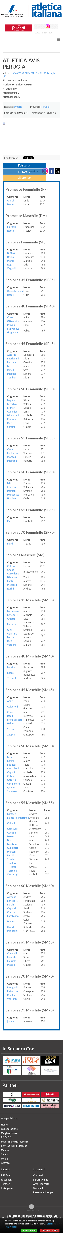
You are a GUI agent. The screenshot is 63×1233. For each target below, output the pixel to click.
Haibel (10, 723)
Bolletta (11, 757)
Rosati (10, 294)
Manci (10, 260)
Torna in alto (31, 1210)
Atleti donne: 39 (11, 96)
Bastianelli (13, 358)
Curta (10, 317)
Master (5, 1150)
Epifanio (11, 226)
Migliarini (12, 931)
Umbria (18, 106)
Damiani (11, 490)
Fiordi (10, 543)
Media (4, 1158)
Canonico (12, 411)
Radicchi (12, 419)
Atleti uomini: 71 (11, 92)
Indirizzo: (29, 75)
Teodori (11, 863)
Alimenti (12, 897)
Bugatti (11, 764)
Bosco (10, 672)
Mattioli (11, 964)
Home (4, 1124)
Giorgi (10, 200)
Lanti (10, 581)
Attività (5, 1163)
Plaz (9, 521)
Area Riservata (41, 1184)
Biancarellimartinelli (18, 817)
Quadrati (12, 787)
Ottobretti (13, 321)
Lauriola (11, 961)
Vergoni (11, 644)
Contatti (38, 1175)
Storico (26, 177)
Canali (10, 449)
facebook (36, 26)
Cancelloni (13, 768)
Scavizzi (11, 859)
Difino (10, 257)
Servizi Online (40, 1179)
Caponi (11, 772)
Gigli (9, 629)
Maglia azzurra (9, 1133)
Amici (10, 701)
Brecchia (12, 404)
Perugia (45, 106)
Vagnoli (11, 268)
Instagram (7, 1188)
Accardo (11, 354)
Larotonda (13, 916)
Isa (8, 366)
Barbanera (13, 611)
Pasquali (11, 373)
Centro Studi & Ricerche (14, 1146)
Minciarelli (13, 415)
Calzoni (11, 566)
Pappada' (12, 460)
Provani (11, 325)
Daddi (10, 715)
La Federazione (9, 1128)
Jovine (10, 1021)
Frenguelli (12, 987)
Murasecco (13, 494)
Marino (11, 921)
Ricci (9, 423)
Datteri (11, 836)
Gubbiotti (12, 847)
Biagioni (11, 667)
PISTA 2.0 (6, 1137)
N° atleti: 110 (10, 88)
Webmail (38, 1188)
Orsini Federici (15, 291)
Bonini (10, 761)
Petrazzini (12, 991)
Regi (9, 264)
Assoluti (25, 165)
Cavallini (12, 832)
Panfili (10, 855)
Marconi (11, 851)
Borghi (10, 904)
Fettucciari (13, 453)
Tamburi (12, 377)
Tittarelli (12, 678)
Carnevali (12, 828)
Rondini (11, 995)
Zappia (11, 734)
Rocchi (11, 230)
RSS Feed (6, 1175)
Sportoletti (13, 791)
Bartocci (11, 814)
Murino (11, 204)
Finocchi (11, 957)
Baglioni (11, 400)
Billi (9, 483)
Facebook (6, 1179)
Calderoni (12, 706)
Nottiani (11, 498)
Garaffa (11, 780)
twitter (42, 26)
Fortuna (11, 362)
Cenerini (11, 487)
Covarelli (12, 953)
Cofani (11, 776)
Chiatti (11, 618)
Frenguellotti (14, 719)
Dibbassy (12, 577)
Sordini (11, 426)
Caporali (11, 908)
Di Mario (11, 253)
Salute (4, 1154)
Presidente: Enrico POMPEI (17, 84)
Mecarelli (12, 584)
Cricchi (11, 912)
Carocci (11, 712)
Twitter (5, 1184)
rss (53, 26)
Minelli (11, 370)
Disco (10, 840)
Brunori (11, 407)
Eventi (26, 171)
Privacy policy (11, 1227)
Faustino (12, 844)
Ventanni (12, 998)
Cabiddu (11, 823)
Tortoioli (12, 870)
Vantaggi (12, 874)
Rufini (10, 588)
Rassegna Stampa (43, 1192)
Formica (11, 624)
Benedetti (12, 615)
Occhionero (13, 783)
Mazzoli (11, 457)
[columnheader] (15, 197)
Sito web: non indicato (15, 80)
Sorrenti (11, 729)
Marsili (11, 927)
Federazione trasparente (14, 1141)
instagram (48, 26)
